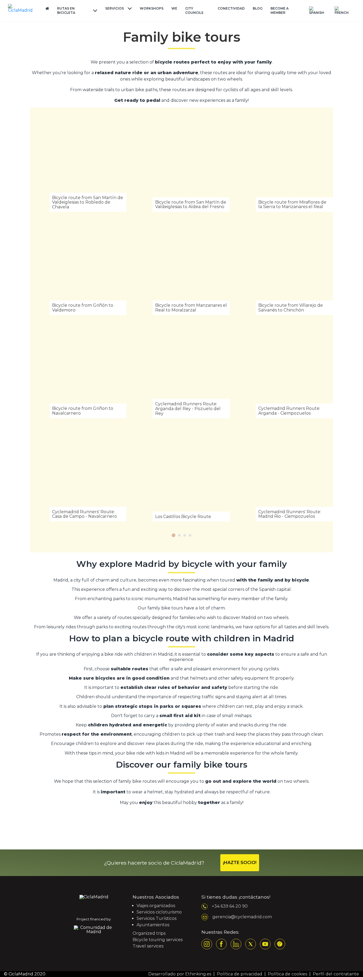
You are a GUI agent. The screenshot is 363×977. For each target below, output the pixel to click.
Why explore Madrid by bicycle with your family (181, 564)
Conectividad (231, 8)
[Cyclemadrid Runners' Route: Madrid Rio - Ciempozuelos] (285, 473)
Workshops (151, 8)
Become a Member (280, 10)
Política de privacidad (239, 973)
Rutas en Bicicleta (66, 10)
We (174, 8)
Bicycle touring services (158, 939)
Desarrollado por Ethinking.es (179, 973)
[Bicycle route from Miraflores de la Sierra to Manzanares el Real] (285, 163)
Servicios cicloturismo (159, 912)
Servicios (114, 8)
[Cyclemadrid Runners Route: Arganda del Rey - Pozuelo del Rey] (181, 370)
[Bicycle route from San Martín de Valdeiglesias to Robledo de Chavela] (78, 163)
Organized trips (149, 933)
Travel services (148, 946)
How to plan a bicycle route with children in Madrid (181, 638)
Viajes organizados (156, 905)
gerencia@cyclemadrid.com (242, 916)
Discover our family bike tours (181, 764)
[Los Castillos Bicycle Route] (181, 473)
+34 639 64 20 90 (230, 906)
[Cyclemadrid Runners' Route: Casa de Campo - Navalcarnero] (78, 473)
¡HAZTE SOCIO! (239, 862)
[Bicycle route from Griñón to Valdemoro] (78, 266)
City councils (194, 10)
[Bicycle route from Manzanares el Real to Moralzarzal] (181, 266)
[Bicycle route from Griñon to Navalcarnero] (78, 370)
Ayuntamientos (153, 924)
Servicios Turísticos (156, 918)
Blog (258, 8)
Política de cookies (287, 973)
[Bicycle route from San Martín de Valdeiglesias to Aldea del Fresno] (181, 163)
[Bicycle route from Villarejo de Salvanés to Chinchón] (285, 266)
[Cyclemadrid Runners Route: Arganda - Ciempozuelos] (285, 370)
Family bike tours (181, 37)
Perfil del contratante (336, 973)
